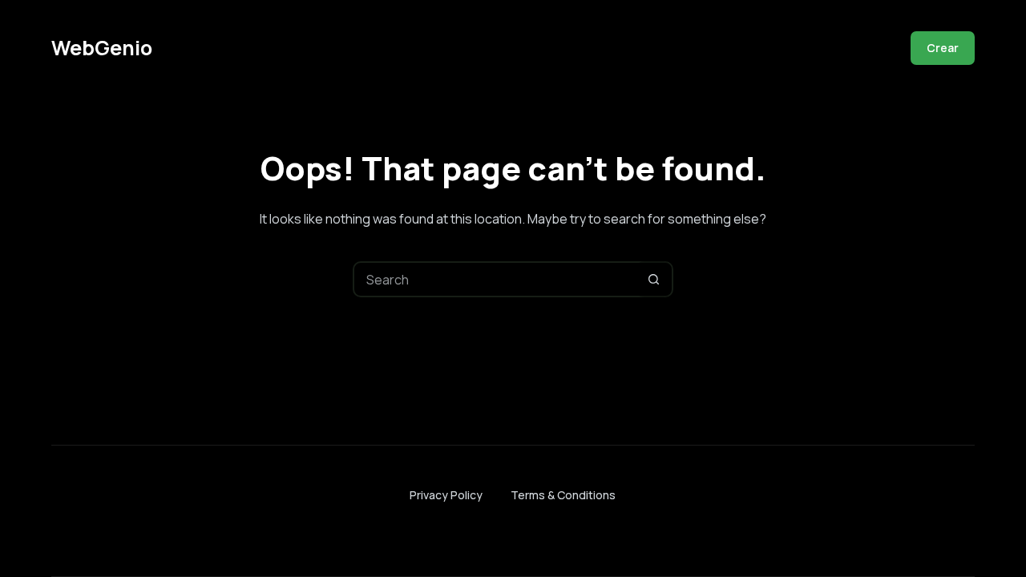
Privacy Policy (446, 494)
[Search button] (654, 279)
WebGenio (101, 48)
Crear (943, 47)
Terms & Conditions (563, 494)
